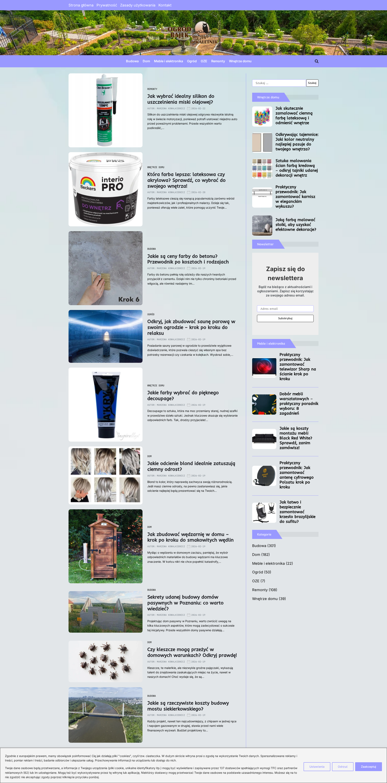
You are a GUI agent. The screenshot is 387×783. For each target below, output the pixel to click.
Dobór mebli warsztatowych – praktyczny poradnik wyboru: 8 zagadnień (299, 403)
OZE (204, 61)
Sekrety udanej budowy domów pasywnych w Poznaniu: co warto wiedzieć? (185, 602)
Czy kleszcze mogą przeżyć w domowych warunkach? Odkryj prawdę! (192, 652)
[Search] (316, 61)
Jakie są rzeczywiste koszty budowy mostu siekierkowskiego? (188, 706)
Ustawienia (317, 766)
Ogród (192, 61)
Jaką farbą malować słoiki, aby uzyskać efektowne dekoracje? (296, 224)
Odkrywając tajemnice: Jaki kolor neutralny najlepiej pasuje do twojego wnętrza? (297, 141)
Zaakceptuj (368, 766)
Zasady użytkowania (137, 5)
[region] (193, 765)
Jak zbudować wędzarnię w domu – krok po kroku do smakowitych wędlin (190, 537)
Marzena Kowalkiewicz (171, 108)
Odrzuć (343, 766)
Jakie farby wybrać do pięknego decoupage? (183, 395)
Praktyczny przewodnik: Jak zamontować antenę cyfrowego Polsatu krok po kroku (297, 474)
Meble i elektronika (168, 61)
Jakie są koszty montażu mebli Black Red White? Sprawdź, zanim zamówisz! (296, 438)
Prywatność (107, 5)
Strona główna (81, 5)
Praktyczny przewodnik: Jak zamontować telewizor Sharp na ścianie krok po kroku (298, 366)
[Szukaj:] (279, 83)
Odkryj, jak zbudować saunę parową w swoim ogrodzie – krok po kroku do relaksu (191, 327)
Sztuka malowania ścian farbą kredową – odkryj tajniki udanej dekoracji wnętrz (297, 168)
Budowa (132, 61)
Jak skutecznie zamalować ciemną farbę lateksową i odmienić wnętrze (294, 115)
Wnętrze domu (240, 61)
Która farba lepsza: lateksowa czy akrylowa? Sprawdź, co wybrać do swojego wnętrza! (186, 180)
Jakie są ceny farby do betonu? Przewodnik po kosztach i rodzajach (188, 259)
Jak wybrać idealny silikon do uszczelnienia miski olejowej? (180, 99)
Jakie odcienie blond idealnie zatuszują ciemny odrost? (191, 466)
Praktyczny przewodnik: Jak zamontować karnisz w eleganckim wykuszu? (295, 196)
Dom (146, 61)
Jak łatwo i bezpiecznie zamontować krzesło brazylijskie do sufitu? (297, 511)
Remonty (218, 61)
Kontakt (165, 5)
